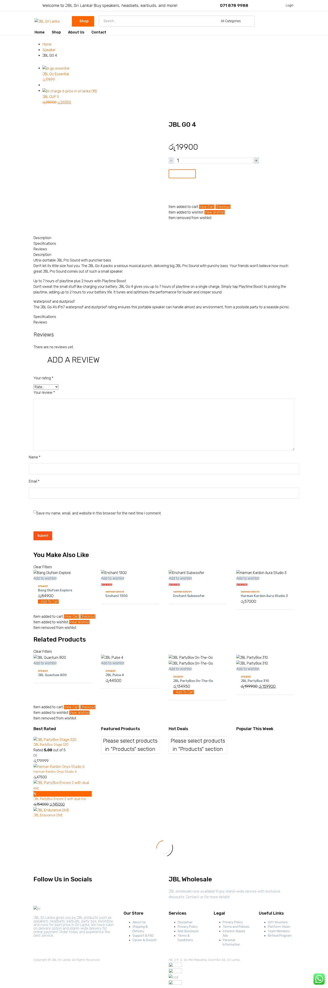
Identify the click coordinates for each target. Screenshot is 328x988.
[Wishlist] (282, 21)
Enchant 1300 (117, 596)
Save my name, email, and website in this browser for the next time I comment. (99, 513)
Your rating (43, 378)
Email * (34, 481)
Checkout (223, 207)
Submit (42, 536)
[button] (249, 21)
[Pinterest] (185, 227)
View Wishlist (214, 212)
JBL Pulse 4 (115, 675)
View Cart (206, 207)
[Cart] (290, 21)
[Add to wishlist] (173, 193)
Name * (34, 457)
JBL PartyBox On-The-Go (193, 681)
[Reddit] (205, 227)
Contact (98, 32)
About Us (76, 32)
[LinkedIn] (198, 227)
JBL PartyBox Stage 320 (51, 745)
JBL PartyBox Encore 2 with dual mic (59, 799)
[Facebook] (171, 227)
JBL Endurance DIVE (48, 815)
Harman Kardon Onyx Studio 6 (55, 772)
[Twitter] (178, 227)
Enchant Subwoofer (189, 596)
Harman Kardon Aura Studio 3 (264, 596)
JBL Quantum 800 (52, 675)
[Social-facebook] (39, 894)
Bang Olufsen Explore (55, 590)
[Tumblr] (191, 227)
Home (40, 32)
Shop (56, 32)
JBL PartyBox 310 (255, 681)
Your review (44, 392)
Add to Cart (182, 174)
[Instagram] (51, 894)
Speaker (49, 50)
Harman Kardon (115, 592)
